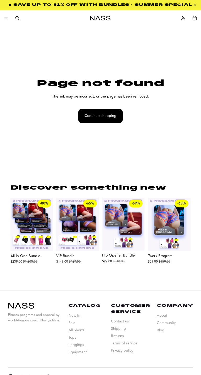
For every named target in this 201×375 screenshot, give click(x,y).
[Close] (194, 5)
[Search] (17, 18)
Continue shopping (100, 115)
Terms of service (124, 343)
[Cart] (194, 18)
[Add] (45, 243)
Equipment (78, 352)
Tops (72, 337)
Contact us (120, 321)
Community (166, 323)
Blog (160, 330)
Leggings (76, 345)
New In (74, 315)
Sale (72, 323)
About (162, 315)
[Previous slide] (153, 224)
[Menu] (6, 18)
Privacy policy (122, 350)
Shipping (118, 328)
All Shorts (76, 330)
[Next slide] (185, 224)
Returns (117, 336)
